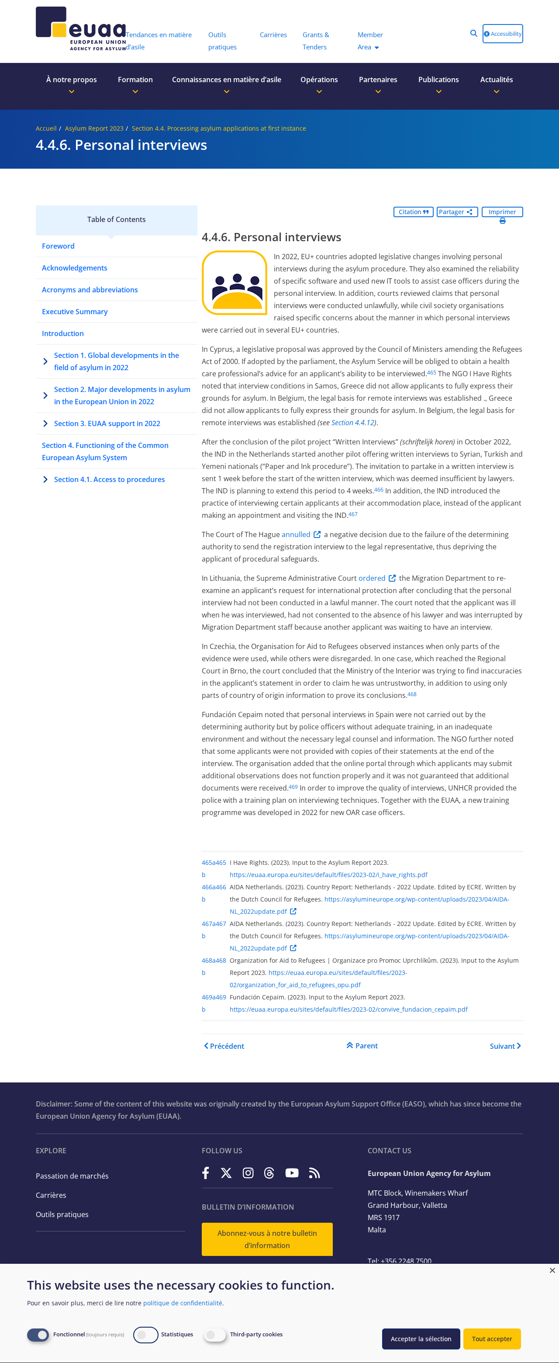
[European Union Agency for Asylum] (76, 28)
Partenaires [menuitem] (378, 79)
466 (378, 489)
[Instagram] (248, 1172)
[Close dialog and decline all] (552, 1269)
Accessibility (506, 34)
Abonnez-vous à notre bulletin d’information (267, 1239)
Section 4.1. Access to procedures (109, 479)
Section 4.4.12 (352, 422)
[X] (226, 1172)
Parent (366, 1046)
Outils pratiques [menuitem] (222, 40)
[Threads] (269, 1172)
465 (431, 372)
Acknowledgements (74, 268)
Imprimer (502, 212)
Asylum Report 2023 (94, 128)
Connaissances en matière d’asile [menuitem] (226, 79)
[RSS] (314, 1172)
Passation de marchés (72, 1176)
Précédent (227, 1046)
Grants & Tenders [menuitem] (316, 40)
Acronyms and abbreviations (90, 290)
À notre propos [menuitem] (71, 79)
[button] (473, 33)
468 (412, 694)
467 (353, 514)
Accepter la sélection (421, 1339)
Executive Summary (75, 311)
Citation (411, 212)
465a (209, 862)
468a (209, 960)
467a (209, 923)
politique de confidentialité (182, 1303)
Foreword (58, 246)
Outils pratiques (62, 1214)
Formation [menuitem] (135, 79)
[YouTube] (292, 1172)
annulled (296, 534)
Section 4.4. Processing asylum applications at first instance (219, 128)
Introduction (63, 333)
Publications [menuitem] (438, 79)
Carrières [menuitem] (273, 34)
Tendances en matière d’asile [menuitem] (159, 40)
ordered (372, 578)
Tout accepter (492, 1339)
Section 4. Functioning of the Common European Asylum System (105, 451)
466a (209, 887)
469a (209, 997)
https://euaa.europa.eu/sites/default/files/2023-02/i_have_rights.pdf (329, 875)
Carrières (51, 1195)
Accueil (46, 128)
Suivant (502, 1046)
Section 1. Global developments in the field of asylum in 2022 (116, 361)
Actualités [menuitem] (496, 79)
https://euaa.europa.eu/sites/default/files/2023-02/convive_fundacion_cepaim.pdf (349, 1009)
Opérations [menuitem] (319, 79)
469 (293, 787)
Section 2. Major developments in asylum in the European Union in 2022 (122, 395)
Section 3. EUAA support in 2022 (107, 423)
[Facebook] (206, 1172)
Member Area (370, 40)
